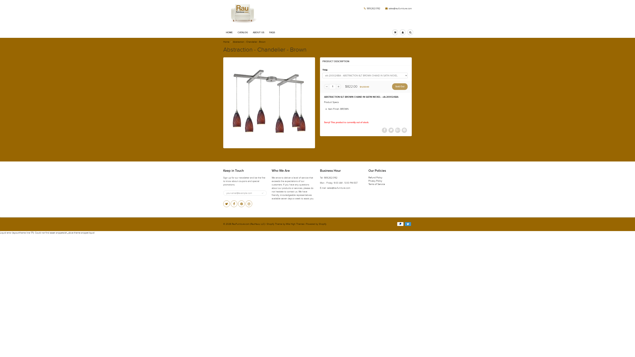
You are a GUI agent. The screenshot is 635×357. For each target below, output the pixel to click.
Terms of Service (376, 184)
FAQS (272, 32)
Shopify (270, 224)
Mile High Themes (295, 224)
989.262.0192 (373, 8)
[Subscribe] (262, 193)
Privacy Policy (375, 180)
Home (229, 32)
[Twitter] (226, 203)
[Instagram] (249, 203)
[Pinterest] (241, 203)
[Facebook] (234, 203)
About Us (258, 32)
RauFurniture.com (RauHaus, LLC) (248, 224)
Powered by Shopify (316, 224)
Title (324, 70)
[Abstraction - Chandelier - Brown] (269, 102)
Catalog (243, 32)
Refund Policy (375, 177)
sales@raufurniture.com (400, 8)
